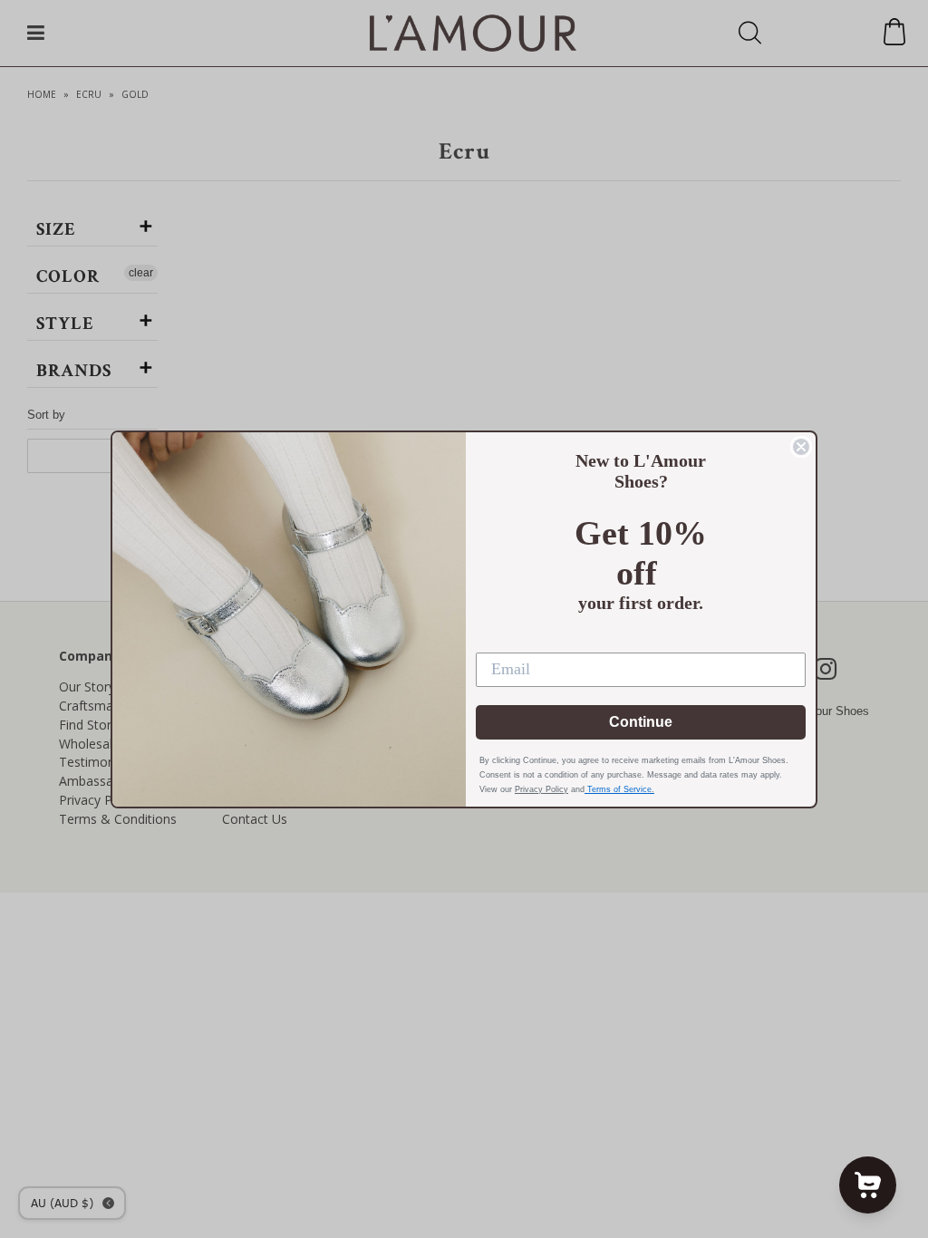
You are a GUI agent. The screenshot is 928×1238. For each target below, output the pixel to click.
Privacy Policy (541, 789)
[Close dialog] (801, 447)
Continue (640, 722)
